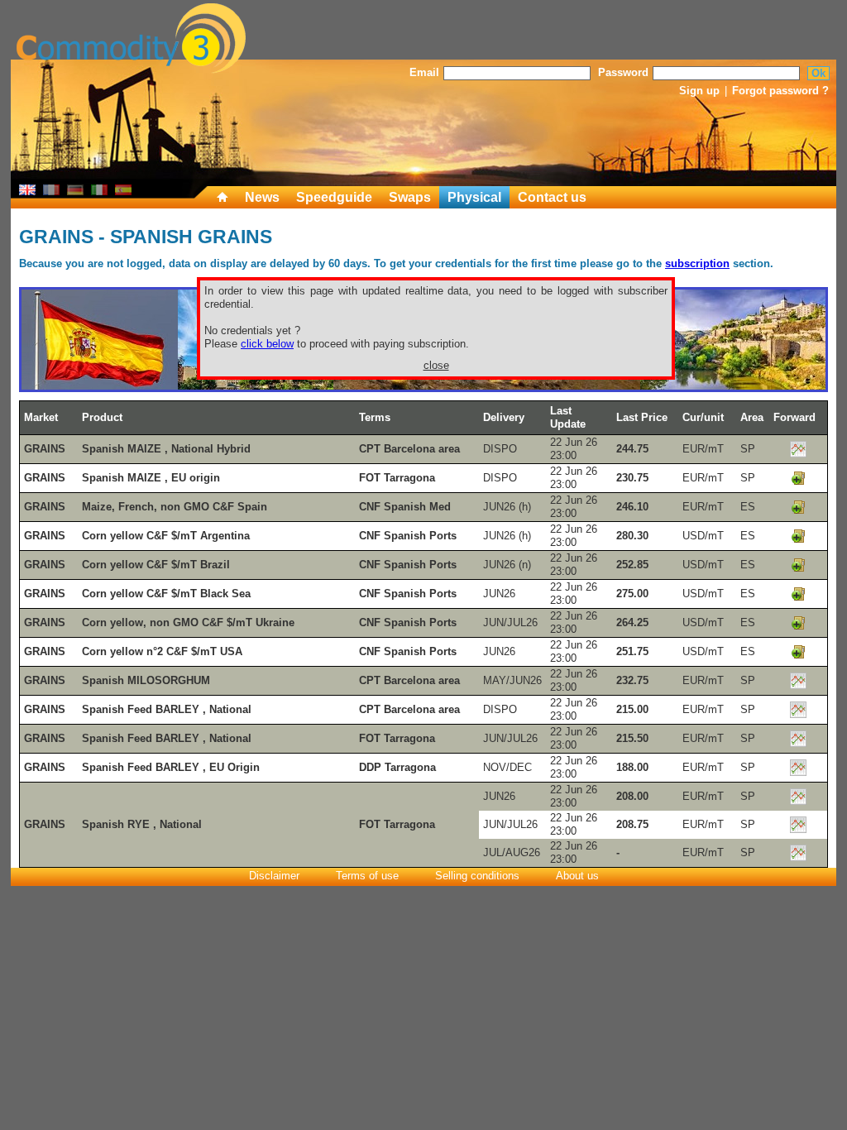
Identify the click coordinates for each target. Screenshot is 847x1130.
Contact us (552, 197)
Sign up (699, 90)
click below (267, 344)
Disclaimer (274, 875)
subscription (697, 263)
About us (577, 875)
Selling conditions (477, 875)
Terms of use (367, 875)
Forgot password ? (780, 90)
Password (623, 72)
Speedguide (334, 197)
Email (424, 72)
